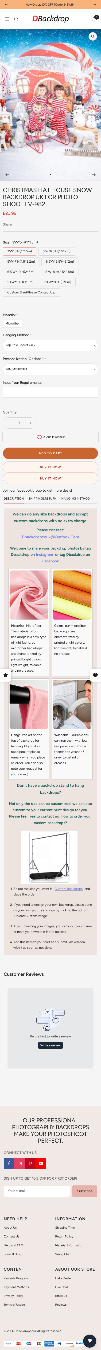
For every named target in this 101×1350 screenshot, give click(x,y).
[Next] (94, 174)
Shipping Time (65, 1227)
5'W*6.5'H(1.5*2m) (56, 251)
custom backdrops (68, 889)
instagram (44, 554)
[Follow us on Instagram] (19, 1163)
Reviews (60, 1304)
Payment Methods (16, 1287)
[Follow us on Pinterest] (30, 1163)
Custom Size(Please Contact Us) (31, 292)
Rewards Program (16, 1278)
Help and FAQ (13, 1245)
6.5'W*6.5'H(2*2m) (60, 262)
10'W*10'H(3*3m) (20, 282)
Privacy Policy (13, 1295)
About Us (10, 1227)
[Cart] (93, 19)
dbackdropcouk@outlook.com (50, 537)
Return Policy (64, 1236)
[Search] (16, 19)
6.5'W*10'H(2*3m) (21, 272)
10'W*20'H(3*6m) (57, 282)
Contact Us (11, 1236)
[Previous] (7, 174)
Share (7, 224)
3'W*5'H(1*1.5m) (19, 251)
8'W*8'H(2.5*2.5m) (59, 272)
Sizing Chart (63, 1254)
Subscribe (85, 1191)
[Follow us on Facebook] (9, 1163)
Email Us (61, 1295)
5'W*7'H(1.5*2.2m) (21, 262)
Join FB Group (13, 1254)
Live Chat (61, 1287)
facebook (50, 561)
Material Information (69, 1245)
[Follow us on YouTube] (40, 1163)
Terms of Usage (14, 1304)
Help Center (63, 1278)
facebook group (29, 490)
